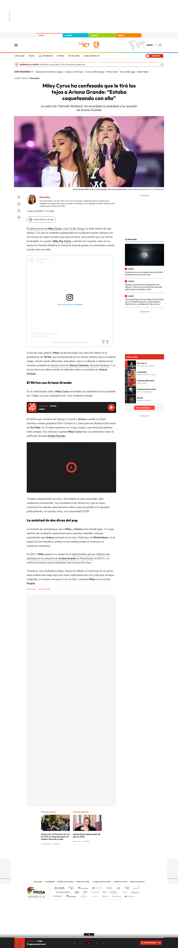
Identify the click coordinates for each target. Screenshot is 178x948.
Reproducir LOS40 (111, 407)
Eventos (60, 56)
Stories (105, 854)
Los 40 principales (72, 888)
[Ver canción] (132, 364)
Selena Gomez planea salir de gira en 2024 (86, 835)
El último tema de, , (56, 228)
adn (126, 888)
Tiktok (78, 854)
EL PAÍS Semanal (114, 891)
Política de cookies (83, 882)
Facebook (18, 197)
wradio (84, 891)
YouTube (84, 854)
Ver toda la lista (143, 408)
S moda (105, 895)
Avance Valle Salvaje (95, 71)
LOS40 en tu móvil (120, 882)
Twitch (99, 854)
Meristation (129, 895)
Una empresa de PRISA (36, 890)
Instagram (73, 854)
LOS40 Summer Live (91, 56)
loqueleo (117, 895)
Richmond (57, 895)
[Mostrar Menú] (17, 45)
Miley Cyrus (31, 589)
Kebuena (133, 891)
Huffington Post (62, 891)
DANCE (94, 35)
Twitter (18, 204)
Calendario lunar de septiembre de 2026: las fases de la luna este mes (144, 273)
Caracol (135, 888)
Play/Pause (71, 467)
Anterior (74, 943)
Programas (48, 56)
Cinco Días (94, 891)
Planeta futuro (123, 891)
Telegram (18, 217)
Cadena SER (109, 888)
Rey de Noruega (127, 71)
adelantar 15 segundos (97, 943)
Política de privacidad (65, 882)
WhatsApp (18, 210)
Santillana (83, 888)
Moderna (70, 895)
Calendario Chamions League (49, 71)
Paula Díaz (44, 197)
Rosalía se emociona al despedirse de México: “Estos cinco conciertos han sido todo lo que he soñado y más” (143, 287)
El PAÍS (59, 888)
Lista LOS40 (19, 56)
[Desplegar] (89, 934)
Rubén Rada (142, 71)
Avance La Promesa (74, 71)
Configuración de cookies (102, 882)
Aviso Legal (37, 882)
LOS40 (41, 35)
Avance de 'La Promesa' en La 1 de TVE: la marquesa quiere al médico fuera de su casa (55, 836)
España (150, 45)
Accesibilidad (50, 882)
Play (89, 943)
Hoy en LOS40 (73, 56)
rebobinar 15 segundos (80, 943)
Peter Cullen (112, 71)
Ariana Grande (44, 589)
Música (32, 56)
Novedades (35, 78)
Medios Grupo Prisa (36, 896)
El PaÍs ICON (94, 895)
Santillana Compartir (97, 888)
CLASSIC (68, 35)
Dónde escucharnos (137, 882)
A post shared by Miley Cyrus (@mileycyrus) (70, 342)
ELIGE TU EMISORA (150, 943)
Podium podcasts (83, 895)
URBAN (121, 35)
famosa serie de (79, 365)
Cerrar (162, 64)
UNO (77, 891)
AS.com (117, 888)
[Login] (160, 45)
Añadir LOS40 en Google (43, 219)
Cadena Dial (104, 891)
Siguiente (103, 943)
